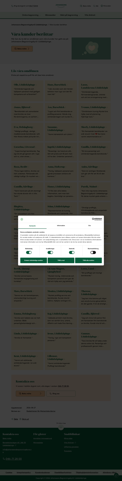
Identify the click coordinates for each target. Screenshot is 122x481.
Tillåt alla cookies (88, 260)
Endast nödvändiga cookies (33, 260)
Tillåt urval (61, 260)
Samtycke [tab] (32, 226)
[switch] (50, 252)
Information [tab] (61, 225)
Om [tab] (89, 225)
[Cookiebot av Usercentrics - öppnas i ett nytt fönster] (93, 219)
